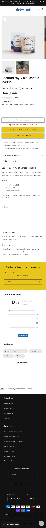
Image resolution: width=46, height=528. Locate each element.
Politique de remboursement (30, 517)
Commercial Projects (11, 437)
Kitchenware (8, 413)
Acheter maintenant (23, 135)
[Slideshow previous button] (2, 219)
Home (2, 389)
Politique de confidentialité (16, 520)
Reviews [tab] (8, 344)
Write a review (23, 335)
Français (31, 499)
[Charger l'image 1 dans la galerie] (8, 67)
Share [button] (6, 207)
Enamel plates (9, 409)
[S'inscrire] (39, 281)
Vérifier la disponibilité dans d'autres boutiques (21, 148)
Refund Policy (9, 446)
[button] (2, 9)
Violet (14, 93)
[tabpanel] (23, 367)
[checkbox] (20, 356)
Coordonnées (23, 523)
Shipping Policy (9, 456)
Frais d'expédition (14, 104)
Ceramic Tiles (8, 404)
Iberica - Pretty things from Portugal (18, 514)
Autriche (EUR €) (15, 499)
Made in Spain (27, 88)
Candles (15, 88)
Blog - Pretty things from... (13, 432)
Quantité (4, 108)
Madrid (5, 93)
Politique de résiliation (35, 523)
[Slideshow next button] (43, 219)
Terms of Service (10, 461)
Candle (5, 88)
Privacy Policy (9, 451)
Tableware (7, 418)
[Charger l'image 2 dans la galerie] (23, 67)
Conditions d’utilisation (33, 520)
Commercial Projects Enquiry (14, 441)
